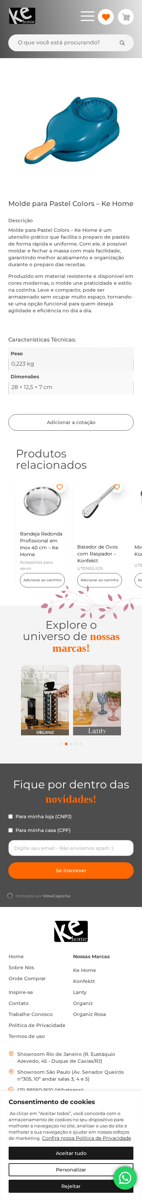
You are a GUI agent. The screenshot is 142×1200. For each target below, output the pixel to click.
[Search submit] (122, 43)
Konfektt (84, 981)
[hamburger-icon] (87, 17)
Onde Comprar (27, 978)
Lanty (80, 992)
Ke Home (84, 970)
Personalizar (71, 1170)
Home (16, 956)
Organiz (83, 1003)
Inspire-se (21, 992)
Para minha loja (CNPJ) (44, 816)
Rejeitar (71, 1186)
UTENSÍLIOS (90, 568)
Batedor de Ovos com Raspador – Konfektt (97, 554)
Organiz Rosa (89, 1014)
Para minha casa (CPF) (43, 830)
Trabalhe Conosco (31, 1014)
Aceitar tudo (71, 1153)
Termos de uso (27, 1036)
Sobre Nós (21, 967)
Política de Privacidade (37, 1025)
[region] (71, 1145)
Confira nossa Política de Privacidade (86, 1138)
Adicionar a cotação (71, 422)
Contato (19, 1003)
